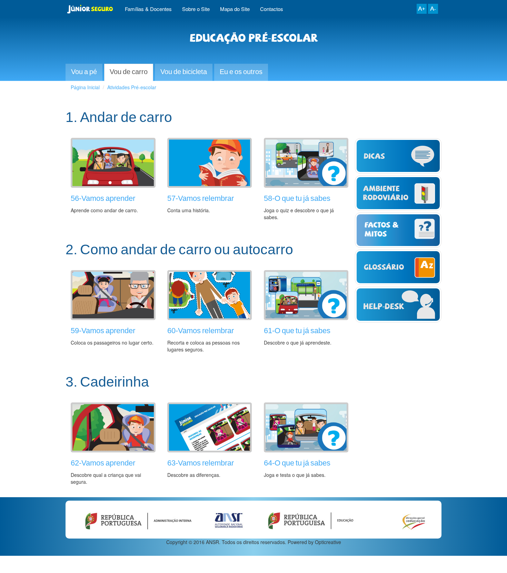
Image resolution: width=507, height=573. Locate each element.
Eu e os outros (241, 72)
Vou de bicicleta (183, 72)
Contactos (271, 8)
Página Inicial (85, 87)
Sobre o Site (196, 8)
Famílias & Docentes (148, 8)
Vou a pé (84, 72)
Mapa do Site (235, 8)
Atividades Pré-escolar (131, 87)
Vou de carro (129, 72)
